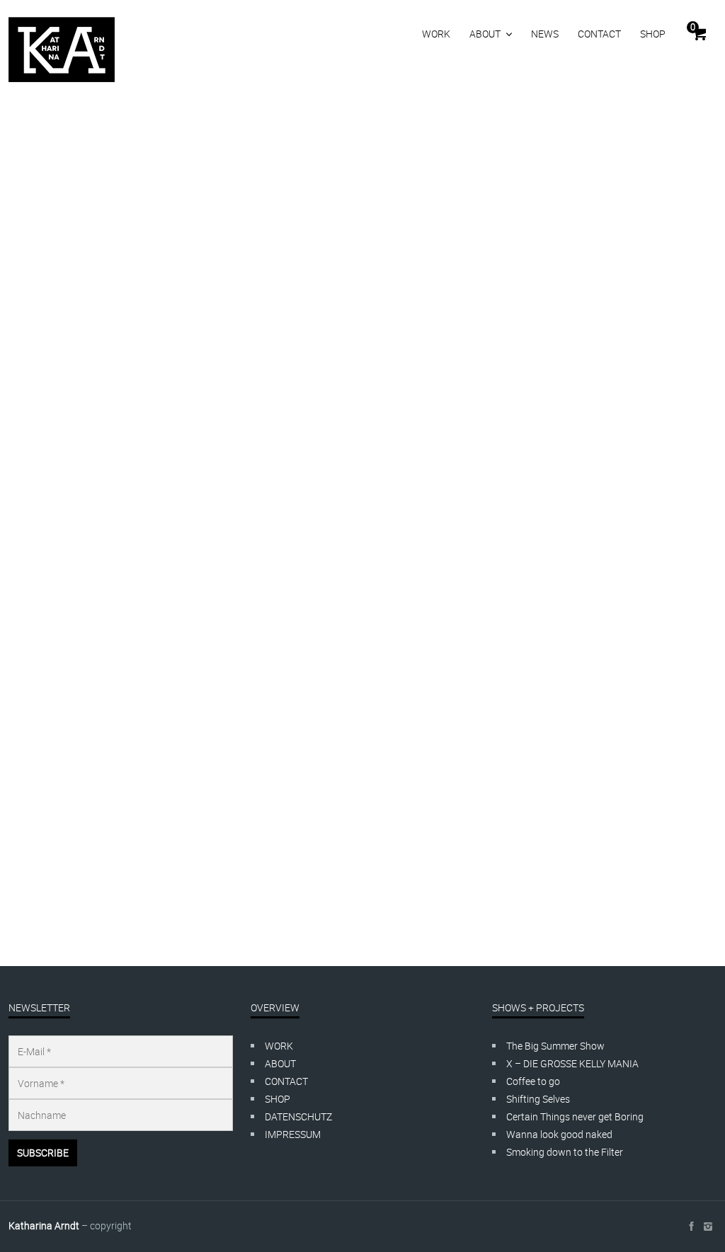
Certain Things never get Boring (575, 1116)
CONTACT (599, 33)
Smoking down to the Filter (564, 1152)
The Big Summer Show (555, 1045)
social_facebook (691, 1226)
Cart (692, 27)
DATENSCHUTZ (298, 1116)
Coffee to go (533, 1081)
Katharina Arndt (43, 1225)
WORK (436, 33)
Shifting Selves (538, 1098)
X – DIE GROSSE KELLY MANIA (572, 1063)
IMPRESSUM (293, 1134)
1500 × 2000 (96, 873)
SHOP (653, 33)
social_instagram (708, 1226)
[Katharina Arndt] (61, 49)
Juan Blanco (63, 837)
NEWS (545, 33)
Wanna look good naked (559, 1134)
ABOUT (485, 33)
